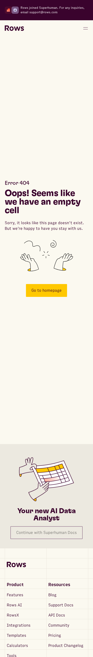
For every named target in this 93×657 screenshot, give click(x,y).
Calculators (17, 645)
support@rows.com (43, 12)
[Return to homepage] (14, 28)
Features (15, 595)
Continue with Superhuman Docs (46, 532)
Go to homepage (46, 290)
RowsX (13, 615)
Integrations (18, 625)
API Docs (56, 615)
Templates (16, 635)
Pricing (54, 635)
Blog (52, 595)
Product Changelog (65, 645)
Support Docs (60, 605)
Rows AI (14, 605)
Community (58, 625)
